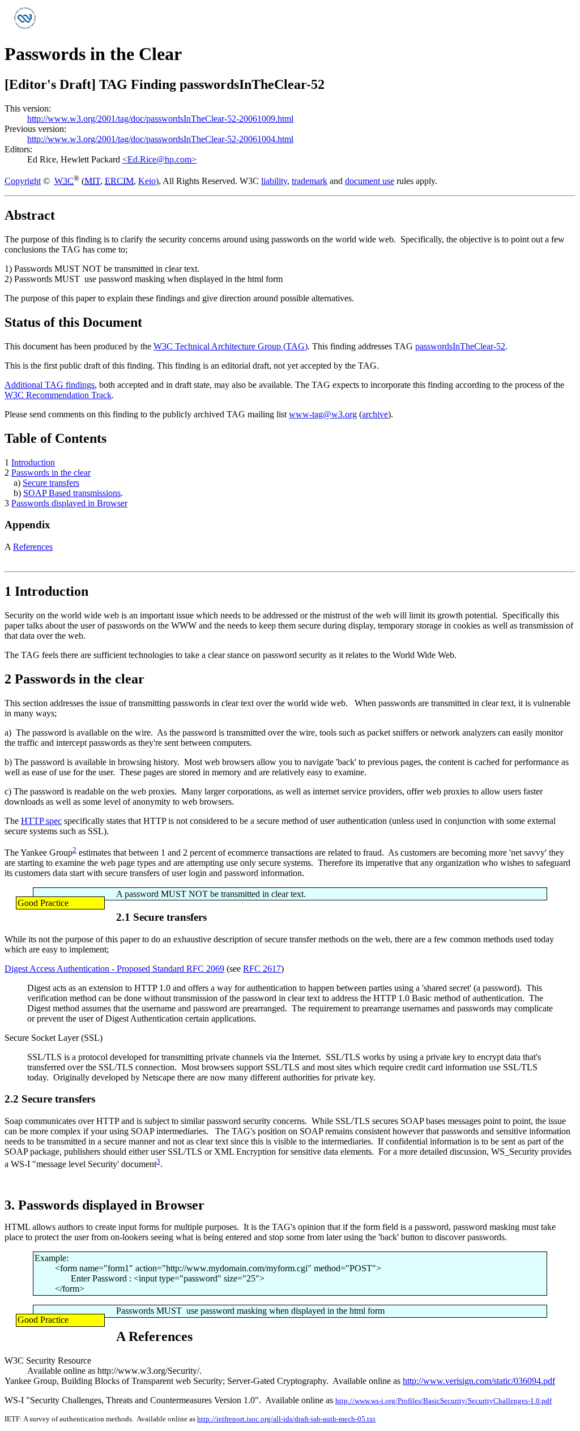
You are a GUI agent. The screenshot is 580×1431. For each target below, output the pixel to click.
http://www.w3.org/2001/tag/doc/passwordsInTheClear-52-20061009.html (160, 118)
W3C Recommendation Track (58, 395)
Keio (147, 181)
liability (274, 181)
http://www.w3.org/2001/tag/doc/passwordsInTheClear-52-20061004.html (160, 139)
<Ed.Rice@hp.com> (159, 159)
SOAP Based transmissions (72, 493)
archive (375, 414)
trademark (309, 181)
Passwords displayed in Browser (69, 503)
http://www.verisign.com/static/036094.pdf (479, 1381)
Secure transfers (51, 483)
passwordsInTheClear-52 (460, 346)
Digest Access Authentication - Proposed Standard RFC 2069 (114, 968)
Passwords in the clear (51, 472)
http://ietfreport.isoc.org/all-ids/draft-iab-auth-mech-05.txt (286, 1419)
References (33, 547)
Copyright (23, 181)
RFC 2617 (262, 968)
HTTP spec (41, 821)
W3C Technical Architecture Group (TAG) (230, 346)
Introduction (33, 462)
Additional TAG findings (50, 385)
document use (369, 181)
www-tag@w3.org (323, 414)
